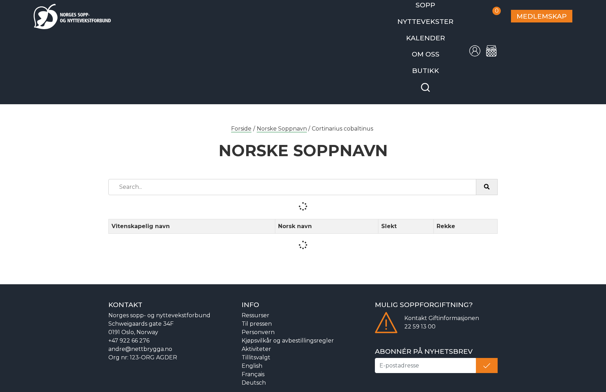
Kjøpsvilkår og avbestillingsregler (288, 331)
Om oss (437, 48)
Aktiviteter (256, 340)
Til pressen (257, 315)
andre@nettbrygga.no (140, 340)
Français (253, 365)
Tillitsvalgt (256, 348)
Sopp (437, 4)
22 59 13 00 (420, 317)
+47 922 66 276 (128, 331)
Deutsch (254, 374)
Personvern (258, 323)
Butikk (437, 63)
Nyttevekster (436, 18)
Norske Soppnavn (282, 120)
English (252, 357)
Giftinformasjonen (454, 309)
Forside (241, 120)
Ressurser (255, 306)
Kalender (436, 33)
